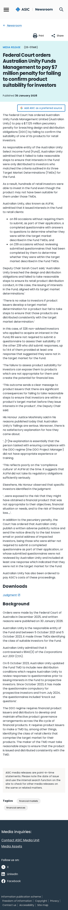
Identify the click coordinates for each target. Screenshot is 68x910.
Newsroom (14, 26)
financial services (15, 807)
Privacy (54, 901)
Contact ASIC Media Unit (20, 840)
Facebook (14, 881)
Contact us (9, 905)
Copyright (41, 901)
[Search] (61, 9)
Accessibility (26, 905)
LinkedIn (12, 874)
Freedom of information (17, 901)
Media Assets (11, 846)
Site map (42, 905)
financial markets (28, 800)
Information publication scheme (21, 896)
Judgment (10, 595)
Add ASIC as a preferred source (43, 108)
